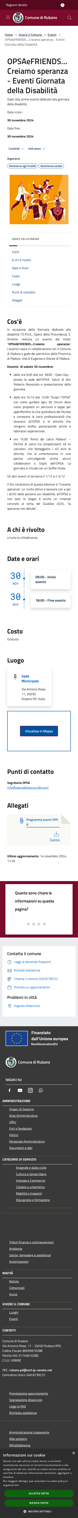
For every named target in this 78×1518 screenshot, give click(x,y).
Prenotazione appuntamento (28, 1393)
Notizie (14, 1281)
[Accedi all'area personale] (62, 5)
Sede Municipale (30, 678)
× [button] (73, 1453)
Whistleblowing (19, 1445)
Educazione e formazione (33, 1199)
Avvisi (13, 1294)
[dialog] (39, 1483)
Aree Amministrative (23, 1115)
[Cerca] (69, 17)
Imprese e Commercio (30, 1180)
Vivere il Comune (31, 34)
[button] (38, 1511)
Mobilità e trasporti (29, 1193)
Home (9, 34)
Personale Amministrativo (27, 1141)
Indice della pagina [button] (25, 239)
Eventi (52, 34)
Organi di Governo (21, 1109)
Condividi (14, 148)
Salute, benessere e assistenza (30, 1255)
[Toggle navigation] (8, 17)
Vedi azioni (34, 148)
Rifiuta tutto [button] (38, 1503)
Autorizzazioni (19, 1261)
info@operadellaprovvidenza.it (28, 787)
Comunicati (17, 1287)
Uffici (12, 1122)
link (17, 1485)
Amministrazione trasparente (29, 1432)
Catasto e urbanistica (30, 1187)
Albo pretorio (18, 1438)
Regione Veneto (16, 4)
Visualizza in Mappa (39, 731)
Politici (13, 1135)
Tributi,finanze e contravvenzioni (31, 1242)
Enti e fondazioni (20, 1128)
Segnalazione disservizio (25, 1399)
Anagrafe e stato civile (31, 1167)
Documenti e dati (20, 1147)
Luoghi (13, 1312)
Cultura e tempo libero (31, 1174)
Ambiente (15, 1248)
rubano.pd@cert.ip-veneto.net (30, 1370)
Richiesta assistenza (23, 1412)
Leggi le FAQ (17, 1406)
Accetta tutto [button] (39, 1493)
